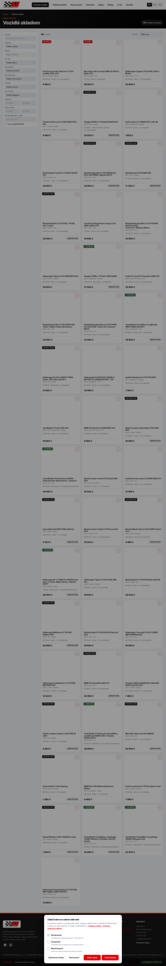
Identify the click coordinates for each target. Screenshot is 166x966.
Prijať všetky (110, 958)
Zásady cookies (94, 926)
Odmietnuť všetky (56, 958)
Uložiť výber (92, 958)
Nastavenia (74, 958)
